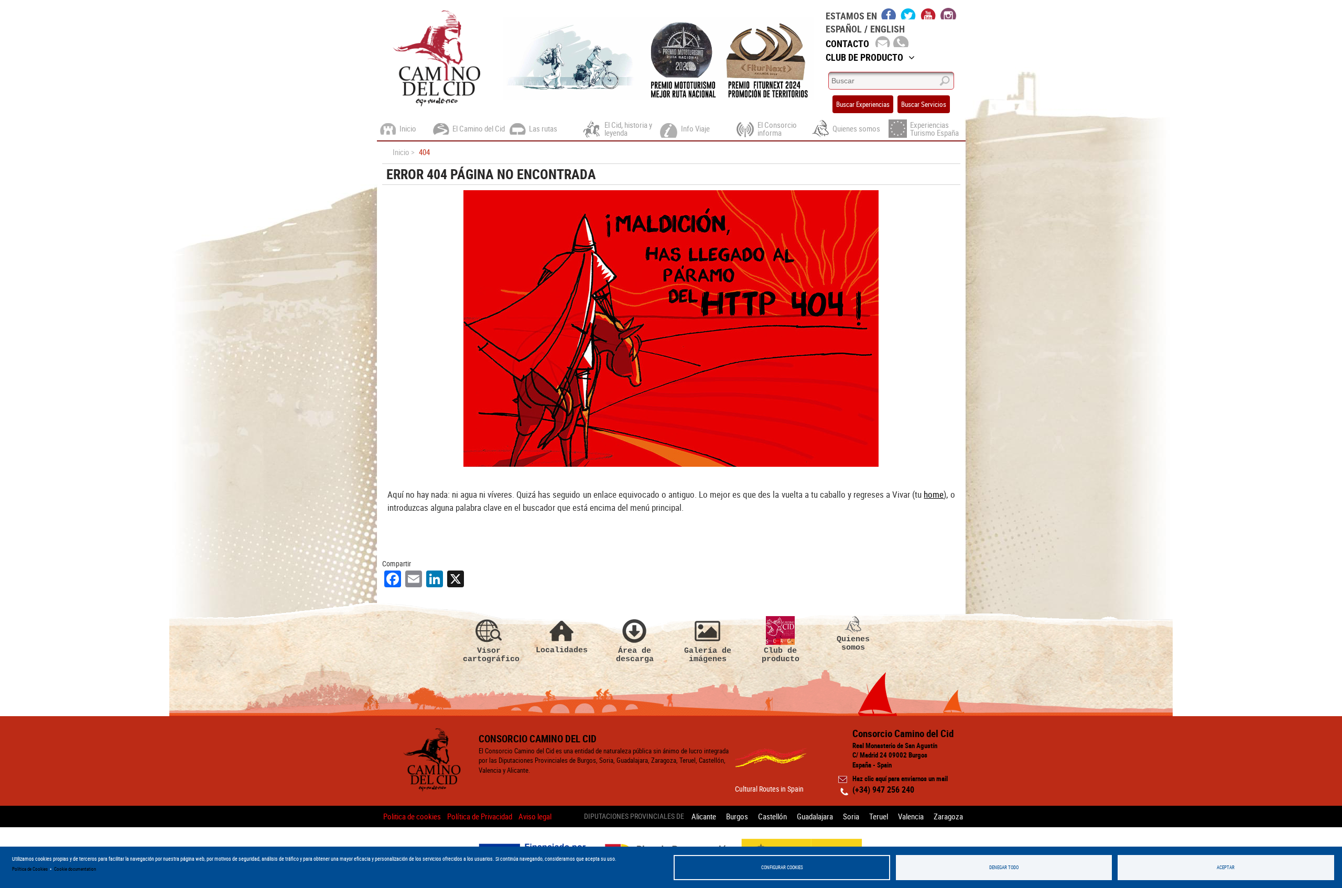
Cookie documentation (75, 869)
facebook (888, 13)
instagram (948, 13)
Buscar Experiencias (863, 104)
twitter (908, 13)
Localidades (562, 649)
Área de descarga (635, 654)
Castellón (772, 816)
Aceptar (1226, 867)
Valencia (911, 816)
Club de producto (780, 654)
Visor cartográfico (489, 654)
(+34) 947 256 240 (883, 789)
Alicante (703, 816)
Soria (851, 816)
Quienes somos (853, 643)
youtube (928, 13)
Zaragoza (948, 816)
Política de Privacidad (479, 816)
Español (844, 29)
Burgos (737, 816)
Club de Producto (864, 57)
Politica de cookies (412, 816)
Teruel (878, 816)
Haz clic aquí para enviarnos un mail (900, 778)
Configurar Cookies (782, 867)
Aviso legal (534, 816)
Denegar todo (1004, 867)
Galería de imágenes (707, 654)
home (934, 494)
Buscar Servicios (923, 104)
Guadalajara (815, 816)
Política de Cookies (30, 869)
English (887, 29)
